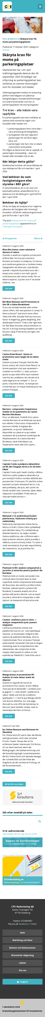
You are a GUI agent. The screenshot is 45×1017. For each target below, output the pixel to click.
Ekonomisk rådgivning (22, 955)
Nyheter (14, 38)
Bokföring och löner (22, 940)
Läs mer (8, 288)
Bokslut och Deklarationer (22, 947)
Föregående (10, 238)
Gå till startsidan (15, 784)
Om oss (22, 970)
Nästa (37, 238)
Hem (4, 38)
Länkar (22, 962)
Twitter (33, 924)
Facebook (23, 924)
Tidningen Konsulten (12, 226)
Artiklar (6, 50)
